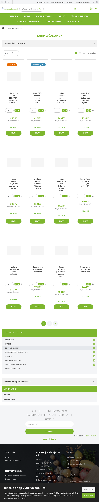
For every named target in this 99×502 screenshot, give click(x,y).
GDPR (69, 467)
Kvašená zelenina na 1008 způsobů (14, 270)
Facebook (6, 464)
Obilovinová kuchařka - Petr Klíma (85, 269)
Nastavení (88, 489)
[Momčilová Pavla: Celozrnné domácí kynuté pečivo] (85, 76)
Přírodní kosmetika (80, 16)
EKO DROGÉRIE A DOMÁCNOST (16, 364)
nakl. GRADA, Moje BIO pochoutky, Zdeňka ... (13, 183)
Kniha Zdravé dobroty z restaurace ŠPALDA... (61, 98)
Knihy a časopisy (53, 22)
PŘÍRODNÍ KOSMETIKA (13, 360)
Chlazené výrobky (44, 16)
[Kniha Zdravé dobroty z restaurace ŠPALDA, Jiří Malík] (61, 76)
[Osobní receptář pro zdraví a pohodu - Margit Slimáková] (61, 250)
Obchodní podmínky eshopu (15, 476)
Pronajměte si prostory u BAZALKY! (79, 481)
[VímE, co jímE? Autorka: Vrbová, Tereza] (37, 162)
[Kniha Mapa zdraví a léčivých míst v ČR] (85, 162)
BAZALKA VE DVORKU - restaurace (48, 476)
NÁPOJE (27, 16)
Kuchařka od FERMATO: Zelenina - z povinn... (13, 98)
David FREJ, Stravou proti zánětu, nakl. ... (37, 98)
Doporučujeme (9, 399)
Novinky (7, 394)
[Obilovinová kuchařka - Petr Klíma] (85, 250)
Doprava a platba (11, 479)
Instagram (10, 464)
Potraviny (13, 16)
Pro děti (62, 16)
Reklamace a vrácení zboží (76, 464)
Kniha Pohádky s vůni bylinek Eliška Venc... (61, 185)
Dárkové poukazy (74, 22)
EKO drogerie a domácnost (29, 22)
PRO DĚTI (8, 356)
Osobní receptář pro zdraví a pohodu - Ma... (61, 271)
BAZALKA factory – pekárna (45, 480)
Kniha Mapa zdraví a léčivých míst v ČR (85, 182)
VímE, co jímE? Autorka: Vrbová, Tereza (37, 183)
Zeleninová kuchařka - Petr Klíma (38, 269)
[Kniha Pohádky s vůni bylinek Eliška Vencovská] (61, 162)
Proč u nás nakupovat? (82, 2)
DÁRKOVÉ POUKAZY (12, 369)
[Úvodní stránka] (10, 8)
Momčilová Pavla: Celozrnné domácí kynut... (85, 98)
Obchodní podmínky (58, 2)
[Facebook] (94, 2)
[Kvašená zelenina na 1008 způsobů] (13, 250)
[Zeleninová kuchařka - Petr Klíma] (37, 250)
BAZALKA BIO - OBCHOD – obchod (48, 473)
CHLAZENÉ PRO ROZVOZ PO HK (16, 352)
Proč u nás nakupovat (13, 460)
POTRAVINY (9, 340)
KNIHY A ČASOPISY (12, 348)
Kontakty (70, 2)
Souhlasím (88, 495)
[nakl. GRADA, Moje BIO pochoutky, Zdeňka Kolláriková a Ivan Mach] (13, 162)
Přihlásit (49, 431)
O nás (7, 457)
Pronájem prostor (43, 2)
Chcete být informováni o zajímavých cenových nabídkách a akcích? (49, 415)
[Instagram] (97, 2)
